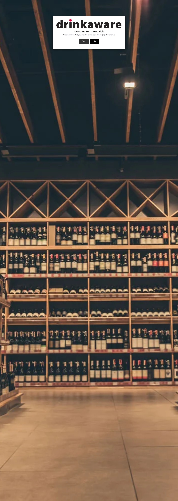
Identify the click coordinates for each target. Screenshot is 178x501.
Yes (83, 41)
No (94, 41)
